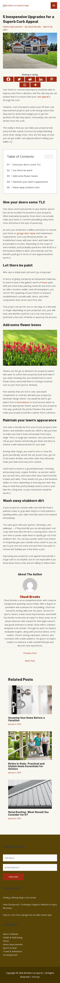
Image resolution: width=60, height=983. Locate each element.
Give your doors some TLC (27, 164)
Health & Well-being (12, 937)
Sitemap (36, 976)
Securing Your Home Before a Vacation (26, 719)
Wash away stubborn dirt (26, 187)
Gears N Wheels (10, 934)
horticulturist (23, 402)
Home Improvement (13, 26)
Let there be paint (22, 170)
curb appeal (42, 96)
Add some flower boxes (25, 175)
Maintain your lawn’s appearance (30, 181)
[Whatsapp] (25, 84)
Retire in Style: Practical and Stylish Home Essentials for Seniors (26, 766)
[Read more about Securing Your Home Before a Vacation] (30, 699)
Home (6, 940)
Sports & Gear (10, 947)
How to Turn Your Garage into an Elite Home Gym (27, 914)
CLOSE (49, 157)
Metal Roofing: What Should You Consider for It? (28, 813)
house (44, 282)
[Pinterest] (51, 79)
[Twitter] (19, 79)
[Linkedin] (41, 79)
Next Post (30, 660)
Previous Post (30, 653)
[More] (35, 84)
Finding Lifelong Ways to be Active (19, 897)
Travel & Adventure (12, 951)
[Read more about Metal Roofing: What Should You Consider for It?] (30, 793)
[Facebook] (8, 79)
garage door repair (26, 233)
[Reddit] (30, 79)
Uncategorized (10, 954)
